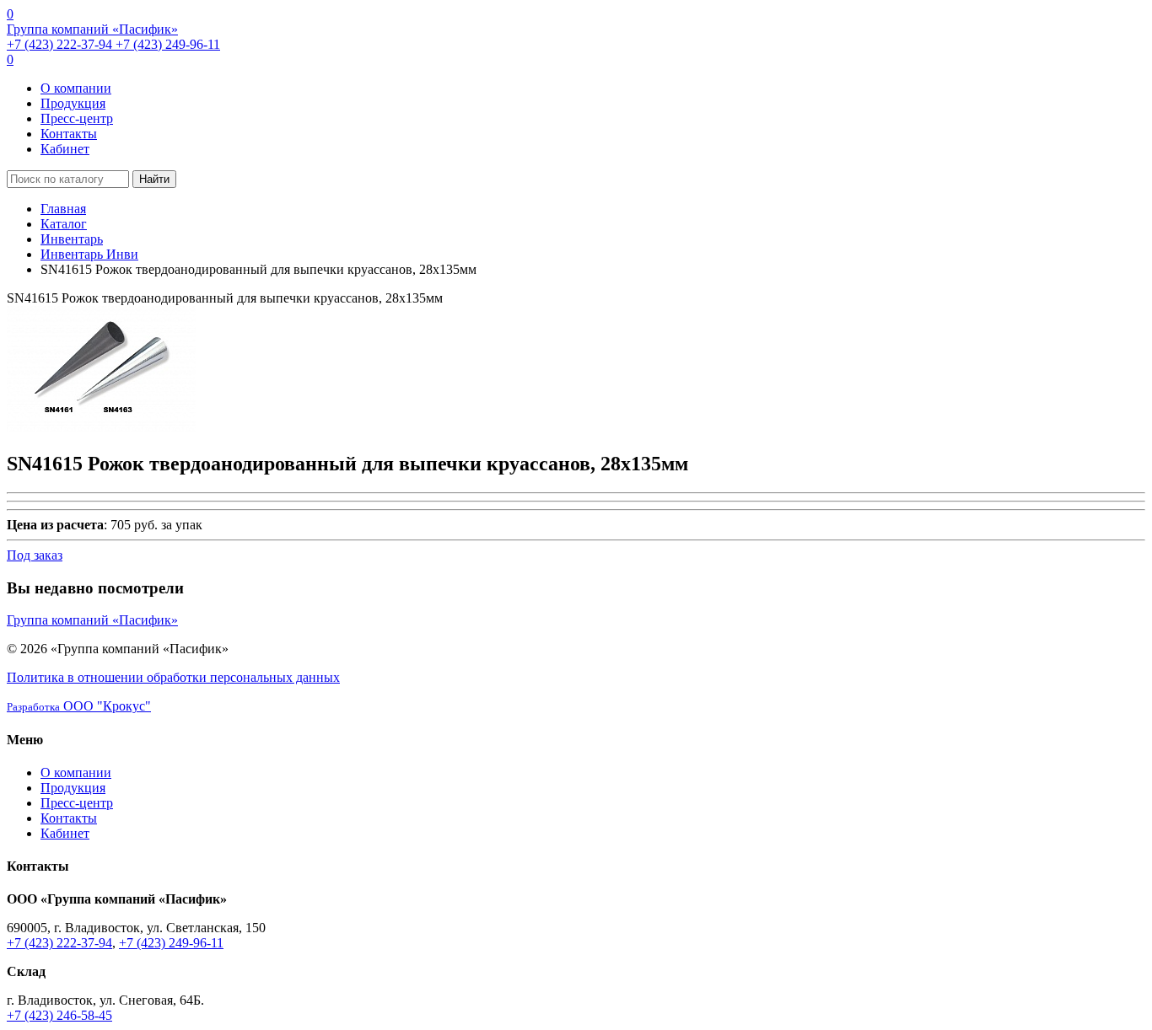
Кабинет (64, 149)
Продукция (72, 103)
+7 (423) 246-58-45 (59, 1015)
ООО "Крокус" (79, 706)
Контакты (68, 133)
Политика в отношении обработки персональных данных (173, 677)
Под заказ (34, 555)
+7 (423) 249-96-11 (168, 44)
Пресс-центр (76, 118)
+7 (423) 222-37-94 (61, 44)
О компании (75, 88)
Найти (154, 179)
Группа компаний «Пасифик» (92, 29)
